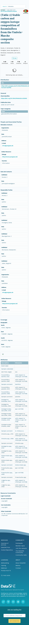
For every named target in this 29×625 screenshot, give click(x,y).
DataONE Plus (5, 547)
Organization (5, 128)
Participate (19, 543)
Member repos (20, 546)
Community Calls (21, 555)
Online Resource (6, 151)
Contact (18, 568)
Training (3, 565)
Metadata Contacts (6, 124)
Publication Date (6, 102)
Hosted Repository (7, 550)
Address (3, 140)
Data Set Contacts (6, 171)
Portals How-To (6, 570)
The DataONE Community (20, 551)
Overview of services (4, 544)
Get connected (14, 621)
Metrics (18, 565)
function (4, 161)
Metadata (10, 6)
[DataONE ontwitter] (3, 602)
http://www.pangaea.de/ (10, 157)
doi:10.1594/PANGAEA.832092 (9, 11)
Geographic (4, 322)
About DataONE (21, 563)
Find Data (6, 575)
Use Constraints (6, 505)
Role (2, 134)
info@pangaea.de (7, 145)
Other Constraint (6, 511)
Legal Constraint (5, 496)
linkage (4, 154)
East (2, 331)
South (3, 338)
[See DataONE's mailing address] (23, 602)
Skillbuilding (5, 563)
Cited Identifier (5, 96)
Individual (4, 175)
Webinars (4, 568)
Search (5, 6)
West (2, 344)
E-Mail (4, 143)
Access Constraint (6, 498)
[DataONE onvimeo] (8, 602)
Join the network (21, 548)
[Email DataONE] (13, 602)
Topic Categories (6, 109)
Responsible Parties (6, 190)
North (2, 325)
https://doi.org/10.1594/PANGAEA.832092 (14, 98)
